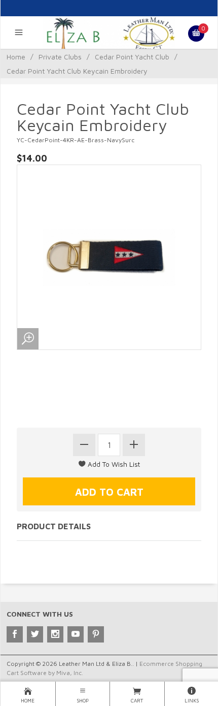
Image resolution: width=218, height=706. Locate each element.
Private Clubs (60, 56)
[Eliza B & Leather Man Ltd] (109, 33)
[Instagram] (55, 634)
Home (16, 56)
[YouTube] (75, 634)
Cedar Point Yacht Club (132, 56)
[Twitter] (35, 634)
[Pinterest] (96, 634)
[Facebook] (15, 634)
